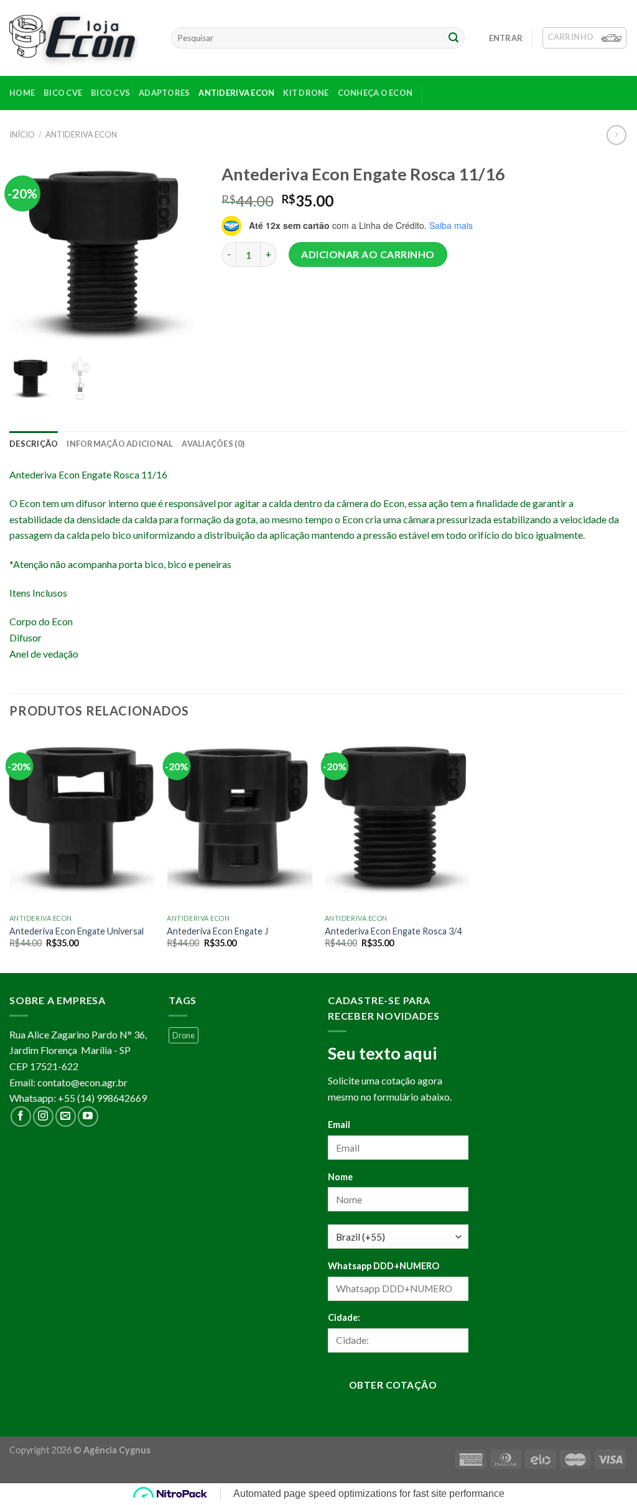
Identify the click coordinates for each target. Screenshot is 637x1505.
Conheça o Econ (375, 93)
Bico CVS (110, 93)
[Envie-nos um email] (65, 1116)
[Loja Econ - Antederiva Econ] (80, 38)
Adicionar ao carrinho (367, 254)
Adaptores (164, 93)
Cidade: (344, 1317)
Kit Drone (305, 93)
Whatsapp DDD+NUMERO (383, 1265)
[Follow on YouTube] (88, 1116)
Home (22, 93)
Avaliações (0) (213, 444)
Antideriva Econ (236, 93)
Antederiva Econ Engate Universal (76, 931)
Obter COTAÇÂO (393, 1385)
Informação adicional (120, 444)
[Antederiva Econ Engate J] (239, 821)
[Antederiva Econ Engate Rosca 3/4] (397, 821)
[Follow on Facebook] (21, 1116)
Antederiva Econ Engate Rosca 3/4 (393, 931)
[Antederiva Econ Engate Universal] (82, 821)
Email (339, 1124)
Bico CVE (63, 93)
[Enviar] (453, 38)
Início (22, 134)
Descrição (33, 444)
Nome (340, 1177)
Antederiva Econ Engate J (217, 931)
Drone (183, 1035)
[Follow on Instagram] (43, 1116)
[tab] (33, 443)
